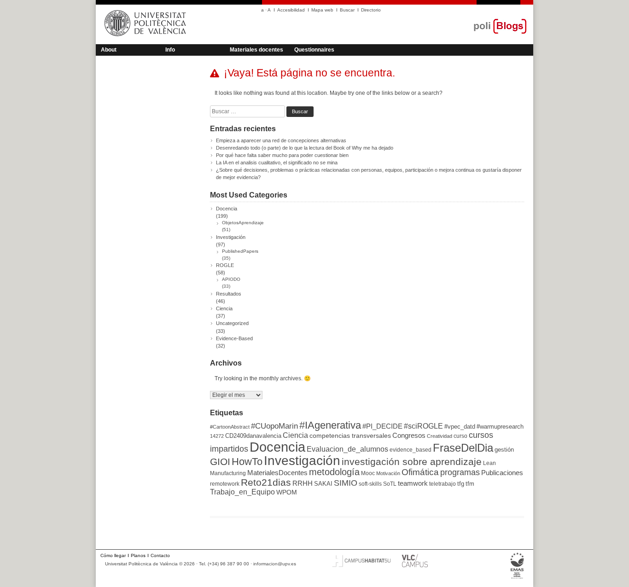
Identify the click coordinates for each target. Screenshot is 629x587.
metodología (334, 472)
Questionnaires (314, 49)
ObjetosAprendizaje (243, 222)
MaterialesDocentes (277, 473)
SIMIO (345, 483)
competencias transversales (350, 435)
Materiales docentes (256, 49)
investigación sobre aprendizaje (412, 461)
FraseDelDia (463, 448)
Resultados (228, 293)
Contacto (160, 555)
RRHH (302, 483)
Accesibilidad (291, 9)
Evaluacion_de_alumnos (347, 449)
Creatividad (439, 436)
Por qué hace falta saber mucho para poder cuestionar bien (282, 155)
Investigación (230, 237)
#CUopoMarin (274, 426)
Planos (138, 555)
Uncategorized (232, 323)
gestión (504, 449)
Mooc (368, 473)
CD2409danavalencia (253, 435)
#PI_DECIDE (382, 426)
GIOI (220, 461)
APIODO (231, 279)
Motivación (388, 473)
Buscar (347, 9)
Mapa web (322, 9)
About (108, 49)
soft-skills (370, 484)
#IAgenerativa (330, 425)
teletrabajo (442, 484)
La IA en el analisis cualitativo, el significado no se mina (277, 162)
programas (460, 472)
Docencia (226, 208)
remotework (224, 484)
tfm (470, 483)
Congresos (408, 435)
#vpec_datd (459, 426)
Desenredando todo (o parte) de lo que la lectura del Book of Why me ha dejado (304, 148)
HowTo (247, 461)
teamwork (413, 483)
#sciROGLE (423, 426)
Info (170, 49)
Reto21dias (266, 482)
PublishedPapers (240, 251)
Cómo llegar (113, 555)
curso (460, 436)
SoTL (389, 484)
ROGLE (225, 265)
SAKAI (323, 483)
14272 (217, 436)
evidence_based (410, 450)
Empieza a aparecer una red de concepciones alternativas (281, 140)
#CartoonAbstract (230, 427)
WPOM (286, 492)
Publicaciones (502, 473)
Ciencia (224, 308)
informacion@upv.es (274, 563)
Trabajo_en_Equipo (242, 492)
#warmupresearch (500, 426)
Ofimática (420, 472)
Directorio (371, 9)
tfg (460, 483)
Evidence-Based (234, 338)
